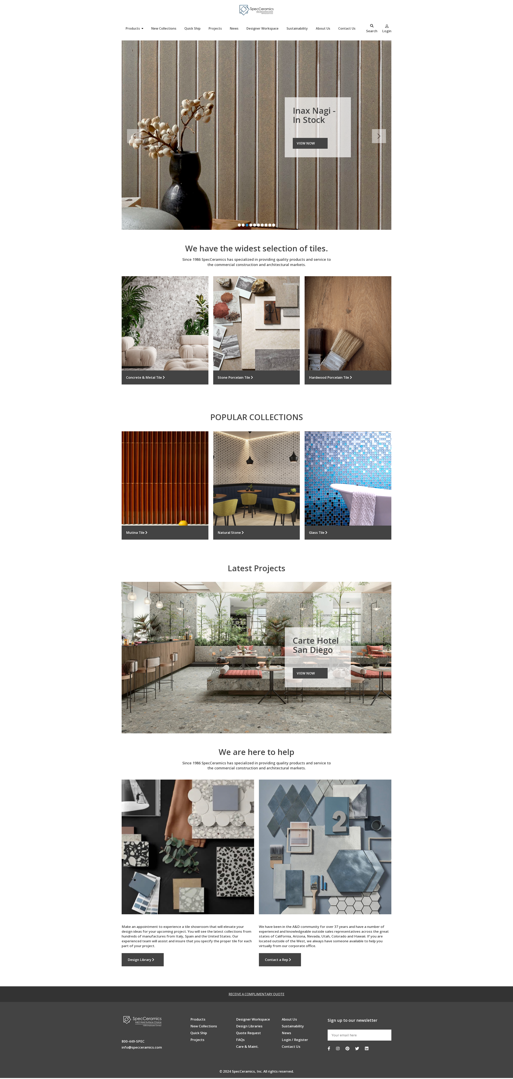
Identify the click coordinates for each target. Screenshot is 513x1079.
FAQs (240, 1018)
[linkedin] (367, 1027)
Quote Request (248, 1012)
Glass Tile (317, 511)
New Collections (163, 28)
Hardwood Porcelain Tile (329, 356)
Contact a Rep (277, 938)
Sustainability (297, 28)
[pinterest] (347, 1027)
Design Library (140, 938)
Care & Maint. (247, 1025)
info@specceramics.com (142, 1026)
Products (133, 28)
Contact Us (346, 28)
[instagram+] (338, 1027)
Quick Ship (192, 28)
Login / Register (295, 1018)
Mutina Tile (135, 511)
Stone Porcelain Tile (234, 356)
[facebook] (329, 1027)
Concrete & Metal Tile (144, 356)
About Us (323, 28)
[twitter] (357, 1027)
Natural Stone (230, 511)
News (234, 28)
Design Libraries (249, 1005)
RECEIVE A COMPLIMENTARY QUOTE (256, 973)
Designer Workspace (262, 28)
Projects (215, 28)
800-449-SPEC (133, 1020)
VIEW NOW (306, 652)
